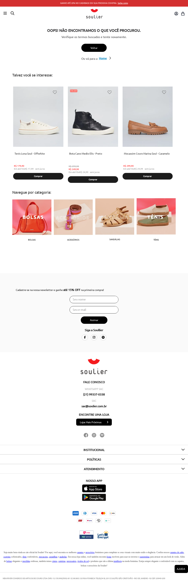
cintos (54, 561)
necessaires (71, 561)
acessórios (90, 552)
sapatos (80, 552)
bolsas (9, 561)
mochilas (26, 561)
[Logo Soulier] (94, 13)
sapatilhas (53, 557)
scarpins (7, 557)
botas (109, 557)
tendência (118, 561)
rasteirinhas (145, 557)
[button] (5, 13)
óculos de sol (83, 561)
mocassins (43, 557)
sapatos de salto (177, 552)
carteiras (62, 561)
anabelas (63, 557)
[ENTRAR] (176, 13)
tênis (25, 557)
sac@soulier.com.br (94, 406)
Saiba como (123, 2)
